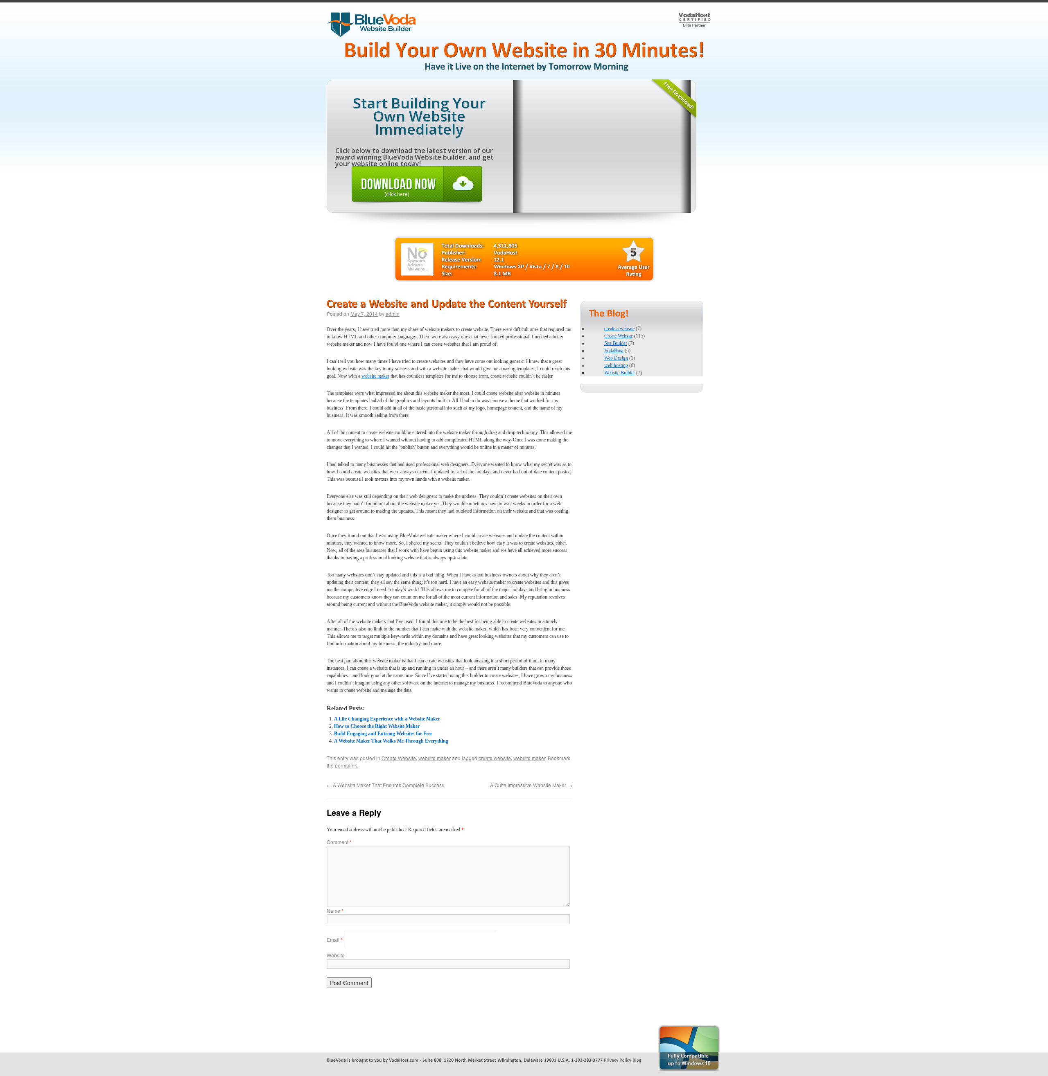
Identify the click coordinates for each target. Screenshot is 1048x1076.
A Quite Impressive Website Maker (531, 784)
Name (335, 910)
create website (495, 757)
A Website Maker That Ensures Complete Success (385, 784)
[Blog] (636, 1059)
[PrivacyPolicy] (617, 1059)
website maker (375, 376)
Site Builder (615, 343)
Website (336, 955)
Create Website (399, 757)
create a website (619, 328)
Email (335, 939)
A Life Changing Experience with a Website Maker (387, 719)
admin (393, 313)
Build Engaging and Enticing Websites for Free (383, 733)
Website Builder (619, 373)
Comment (339, 841)
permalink (346, 765)
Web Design (616, 358)
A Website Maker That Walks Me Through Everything (391, 741)
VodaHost (613, 350)
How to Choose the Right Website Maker (377, 726)
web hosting (616, 365)
